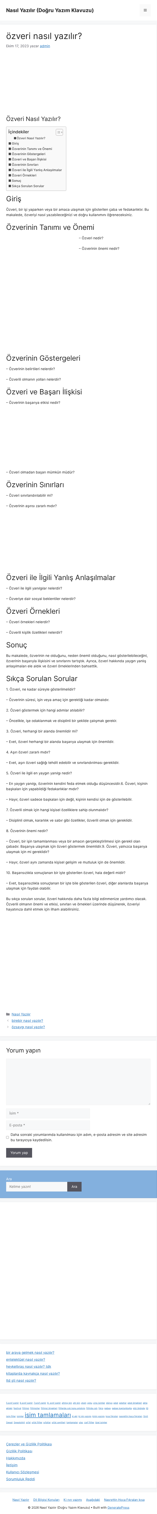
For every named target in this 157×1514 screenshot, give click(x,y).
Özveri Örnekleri (24, 175)
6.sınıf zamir (26, 1403)
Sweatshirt (19, 1422)
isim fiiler (11, 1416)
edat (115, 1403)
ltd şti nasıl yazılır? (21, 1380)
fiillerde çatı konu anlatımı (71, 1408)
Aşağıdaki (93, 1500)
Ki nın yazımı (73, 1500)
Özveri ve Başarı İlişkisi (29, 159)
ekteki (9, 1408)
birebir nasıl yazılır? (27, 1021)
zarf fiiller (89, 1422)
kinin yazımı (98, 1416)
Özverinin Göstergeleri (28, 154)
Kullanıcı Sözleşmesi (22, 1472)
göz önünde (139, 1408)
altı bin (76, 1403)
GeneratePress (118, 1507)
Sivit (145, 1416)
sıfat (28, 1422)
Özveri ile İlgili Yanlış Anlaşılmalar (37, 170)
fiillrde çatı (92, 1408)
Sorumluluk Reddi (20, 1479)
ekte (145, 1403)
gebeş (107, 1408)
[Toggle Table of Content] (57, 132)
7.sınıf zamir (40, 1403)
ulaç (81, 1422)
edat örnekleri (135, 1403)
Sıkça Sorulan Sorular (28, 186)
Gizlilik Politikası (19, 1451)
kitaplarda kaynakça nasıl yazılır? (33, 1373)
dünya (109, 1403)
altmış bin (67, 1403)
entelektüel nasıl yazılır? (25, 1359)
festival (17, 1408)
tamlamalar (72, 1422)
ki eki (74, 1416)
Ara (9, 1179)
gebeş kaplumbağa (122, 1408)
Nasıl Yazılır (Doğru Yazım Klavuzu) (50, 10)
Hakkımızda (15, 1458)
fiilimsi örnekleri (49, 1408)
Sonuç (16, 181)
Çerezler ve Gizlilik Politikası (29, 1444)
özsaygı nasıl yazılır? (28, 1027)
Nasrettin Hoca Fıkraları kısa (124, 1500)
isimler (20, 1416)
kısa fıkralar (112, 1416)
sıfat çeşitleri (58, 1422)
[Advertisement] (78, 85)
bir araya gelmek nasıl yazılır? (30, 1353)
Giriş (15, 143)
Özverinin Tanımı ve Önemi (32, 149)
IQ (147, 1408)
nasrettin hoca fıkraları (130, 1416)
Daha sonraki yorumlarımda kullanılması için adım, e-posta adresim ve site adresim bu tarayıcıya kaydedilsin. (79, 1137)
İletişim (12, 1465)
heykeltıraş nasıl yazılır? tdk (28, 1366)
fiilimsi (25, 1408)
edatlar (123, 1403)
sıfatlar (47, 1422)
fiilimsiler (35, 1408)
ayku (89, 1403)
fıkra (101, 1408)
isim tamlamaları (48, 1414)
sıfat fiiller (37, 1422)
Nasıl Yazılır (21, 1014)
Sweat (9, 1422)
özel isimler (101, 1422)
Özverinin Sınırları (25, 165)
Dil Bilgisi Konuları (46, 1500)
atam (83, 1403)
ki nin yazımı (84, 1416)
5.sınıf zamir (12, 1403)
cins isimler (99, 1403)
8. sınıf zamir (54, 1403)
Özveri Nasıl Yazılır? (31, 138)
